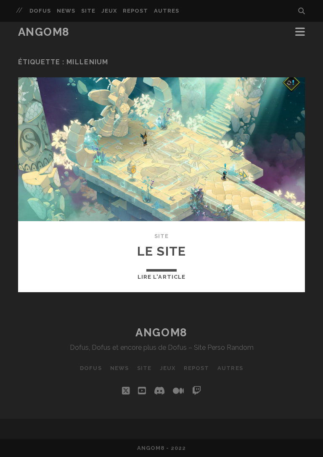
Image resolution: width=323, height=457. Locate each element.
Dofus (40, 11)
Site (88, 11)
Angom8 (44, 32)
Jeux (109, 11)
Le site (161, 251)
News (66, 11)
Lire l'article (161, 277)
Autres (166, 11)
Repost (135, 11)
